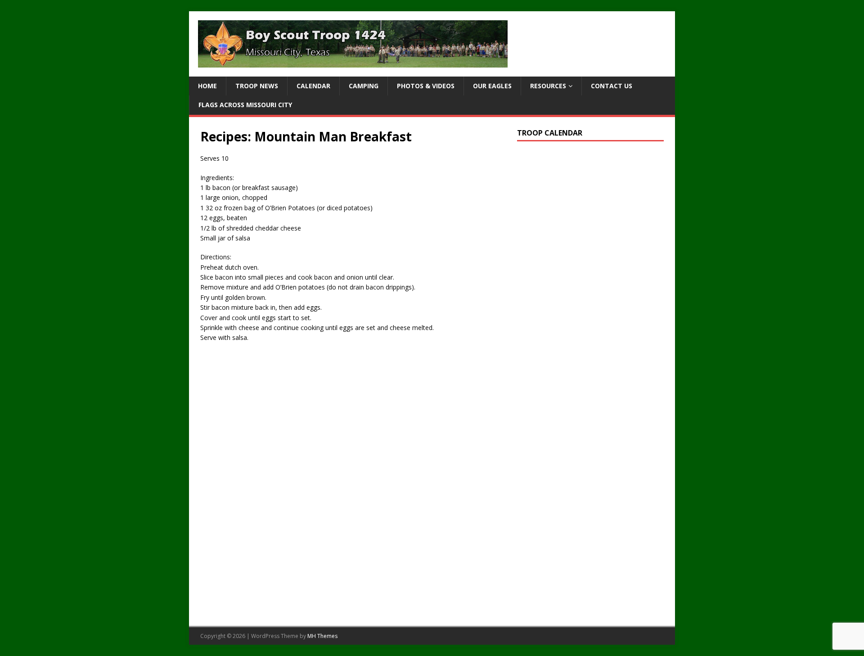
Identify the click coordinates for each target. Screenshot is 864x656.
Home (207, 85)
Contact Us (611, 85)
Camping (363, 85)
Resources (548, 85)
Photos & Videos (425, 85)
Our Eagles (492, 85)
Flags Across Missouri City (245, 104)
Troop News (256, 85)
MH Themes (322, 636)
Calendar (313, 85)
